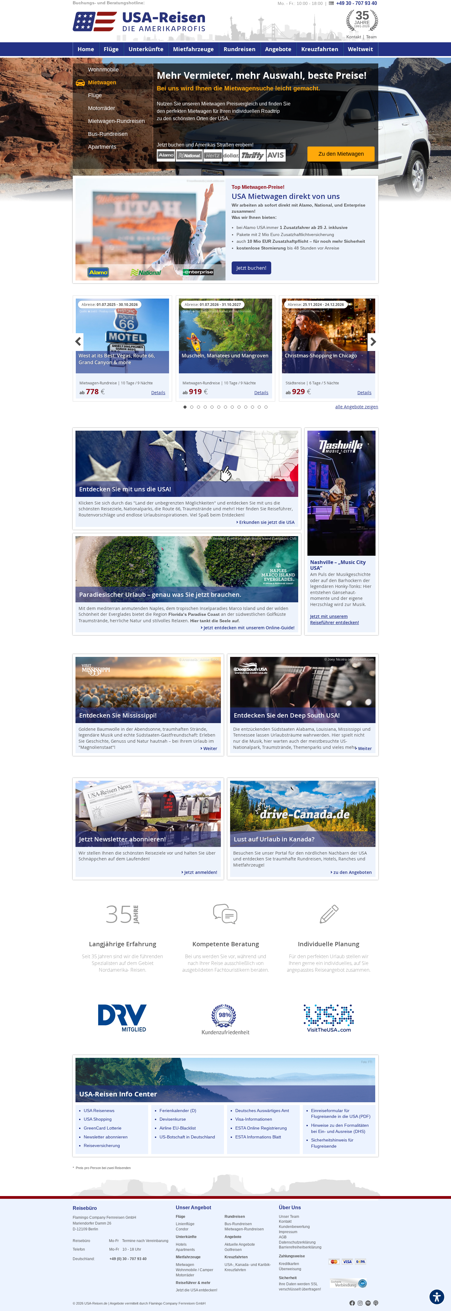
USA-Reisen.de (95, 1303)
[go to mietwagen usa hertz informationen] (212, 155)
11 (252, 407)
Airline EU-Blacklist (178, 1128)
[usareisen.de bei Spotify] (368, 1303)
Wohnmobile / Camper (194, 1270)
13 (266, 407)
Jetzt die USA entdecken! (196, 1290)
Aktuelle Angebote (240, 1244)
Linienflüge (185, 1224)
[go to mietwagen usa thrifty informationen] (253, 155)
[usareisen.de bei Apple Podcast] (375, 1303)
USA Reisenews (99, 1110)
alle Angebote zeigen (356, 407)
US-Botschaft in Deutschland (187, 1136)
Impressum (288, 1232)
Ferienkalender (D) (178, 1110)
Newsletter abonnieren (106, 1136)
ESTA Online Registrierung (261, 1128)
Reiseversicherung (102, 1145)
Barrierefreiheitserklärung (300, 1247)
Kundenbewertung (294, 1227)
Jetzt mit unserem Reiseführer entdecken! (334, 619)
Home (86, 49)
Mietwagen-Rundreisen (244, 1229)
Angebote (278, 49)
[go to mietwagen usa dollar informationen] (231, 155)
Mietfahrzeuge (193, 49)
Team (371, 36)
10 (245, 407)
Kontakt (353, 36)
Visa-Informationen (253, 1119)
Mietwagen (185, 1265)
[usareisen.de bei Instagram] (360, 1303)
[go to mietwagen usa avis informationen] (276, 155)
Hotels (181, 1244)
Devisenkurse (173, 1119)
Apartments (185, 1250)
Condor (182, 1229)
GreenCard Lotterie (102, 1128)
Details (158, 392)
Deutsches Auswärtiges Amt (262, 1110)
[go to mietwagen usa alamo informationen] (166, 155)
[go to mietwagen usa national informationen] (189, 155)
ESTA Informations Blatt (258, 1136)
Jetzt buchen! (251, 268)
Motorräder (185, 1275)
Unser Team (289, 1216)
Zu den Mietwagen (341, 154)
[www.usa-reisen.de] (139, 22)
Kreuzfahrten (319, 49)
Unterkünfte (146, 49)
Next (373, 342)
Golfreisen (233, 1250)
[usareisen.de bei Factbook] (352, 1303)
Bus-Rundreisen (238, 1224)
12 (259, 407)
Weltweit (360, 49)
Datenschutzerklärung (297, 1242)
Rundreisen (240, 49)
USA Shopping (98, 1119)
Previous (78, 342)
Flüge (111, 49)
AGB (283, 1237)
